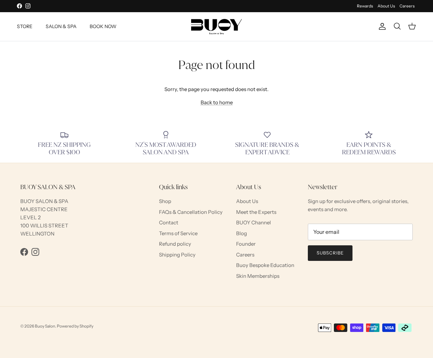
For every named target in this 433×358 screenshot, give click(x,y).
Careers (407, 5)
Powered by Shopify (75, 326)
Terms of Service (178, 233)
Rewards (365, 5)
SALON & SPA (61, 26)
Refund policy (175, 244)
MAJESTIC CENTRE (44, 209)
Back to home (217, 102)
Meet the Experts (256, 212)
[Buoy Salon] (216, 26)
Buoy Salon (45, 326)
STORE (24, 26)
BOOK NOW (103, 26)
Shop (165, 201)
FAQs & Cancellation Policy (191, 212)
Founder (246, 244)
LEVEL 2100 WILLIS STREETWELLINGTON (44, 225)
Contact (168, 222)
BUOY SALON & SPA (44, 201)
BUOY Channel (253, 222)
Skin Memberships (257, 276)
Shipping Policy (177, 254)
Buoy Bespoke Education (265, 265)
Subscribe (330, 252)
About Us (386, 5)
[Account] (380, 26)
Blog (241, 233)
